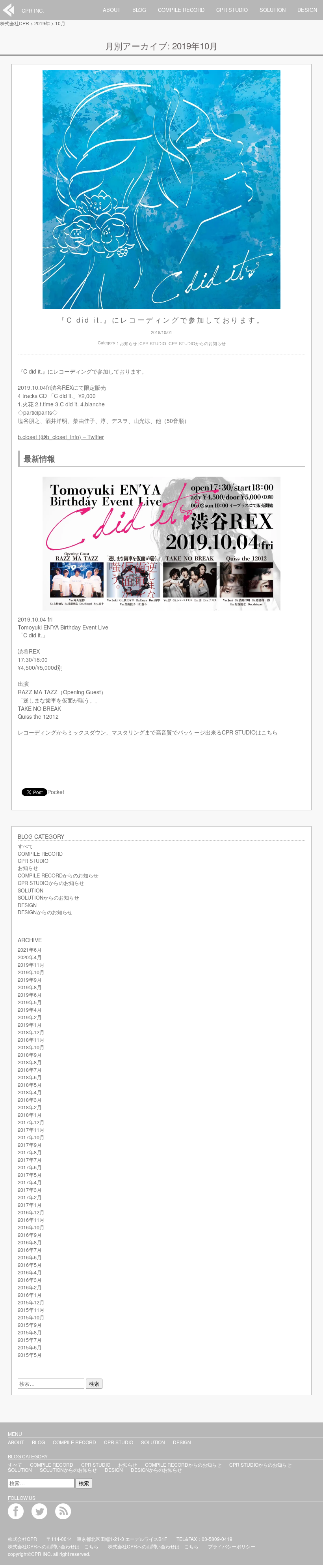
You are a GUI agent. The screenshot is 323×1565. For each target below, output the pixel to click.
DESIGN (307, 9)
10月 (60, 23)
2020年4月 (30, 957)
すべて (25, 846)
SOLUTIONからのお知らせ (48, 897)
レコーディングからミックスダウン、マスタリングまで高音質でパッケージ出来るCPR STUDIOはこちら (148, 732)
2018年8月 (30, 1062)
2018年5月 (30, 1084)
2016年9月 (30, 1234)
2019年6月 (30, 994)
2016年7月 (30, 1249)
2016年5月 (30, 1264)
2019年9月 (30, 979)
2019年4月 (30, 1009)
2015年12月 (31, 1302)
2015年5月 (30, 1354)
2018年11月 (31, 1039)
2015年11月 (31, 1309)
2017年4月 (30, 1182)
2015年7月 (30, 1339)
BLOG (139, 9)
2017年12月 (31, 1122)
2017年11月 (31, 1129)
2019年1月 (30, 1024)
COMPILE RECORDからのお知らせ (58, 875)
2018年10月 (31, 1047)
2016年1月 (30, 1294)
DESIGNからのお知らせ (45, 912)
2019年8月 (30, 987)
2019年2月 (30, 1017)
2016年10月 (31, 1227)
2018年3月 (30, 1099)
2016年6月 (30, 1257)
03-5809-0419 (217, 1538)
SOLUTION (273, 9)
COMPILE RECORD (181, 9)
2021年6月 (30, 949)
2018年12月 (31, 1032)
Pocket (55, 792)
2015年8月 (30, 1332)
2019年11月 (31, 964)
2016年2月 (30, 1287)
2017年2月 (30, 1197)
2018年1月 (30, 1114)
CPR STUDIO (232, 9)
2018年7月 (30, 1069)
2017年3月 (30, 1189)
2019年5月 (30, 1002)
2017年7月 (30, 1159)
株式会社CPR (14, 23)
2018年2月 (30, 1107)
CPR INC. (33, 10)
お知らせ (128, 343)
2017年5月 (30, 1174)
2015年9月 (30, 1324)
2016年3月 (30, 1279)
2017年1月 (30, 1204)
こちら (91, 1546)
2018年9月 (30, 1054)
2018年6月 (30, 1077)
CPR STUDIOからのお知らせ (197, 343)
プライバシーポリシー (231, 1546)
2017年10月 (31, 1137)
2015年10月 (31, 1317)
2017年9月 (30, 1144)
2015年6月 (30, 1347)
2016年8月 (30, 1242)
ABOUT (112, 9)
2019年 (42, 23)
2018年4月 (30, 1092)
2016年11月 (31, 1219)
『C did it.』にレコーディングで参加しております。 (161, 319)
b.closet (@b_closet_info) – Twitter (61, 437)
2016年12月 (31, 1212)
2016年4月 (30, 1272)
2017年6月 (30, 1167)
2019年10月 (31, 972)
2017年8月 (30, 1152)
